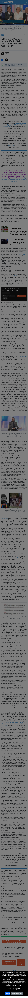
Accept (8, 993)
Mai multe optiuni (17, 993)
